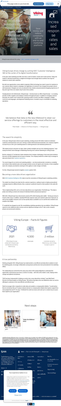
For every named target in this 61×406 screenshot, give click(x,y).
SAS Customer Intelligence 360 (29, 59)
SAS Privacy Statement (24, 380)
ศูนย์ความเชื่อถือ (36, 396)
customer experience (19, 158)
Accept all (12, 391)
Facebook (2, 374)
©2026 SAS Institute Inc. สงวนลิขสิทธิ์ (48, 396)
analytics (26, 170)
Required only (22, 391)
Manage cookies (18, 395)
